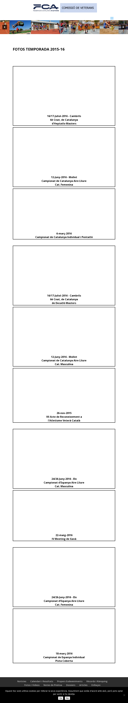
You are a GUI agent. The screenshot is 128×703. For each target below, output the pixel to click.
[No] (124, 695)
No (67, 698)
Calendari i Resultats (41, 681)
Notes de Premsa (53, 685)
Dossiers (70, 685)
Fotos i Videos (31, 685)
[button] (4, 27)
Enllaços (95, 685)
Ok (60, 698)
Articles (83, 685)
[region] (64, 27)
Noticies (21, 681)
